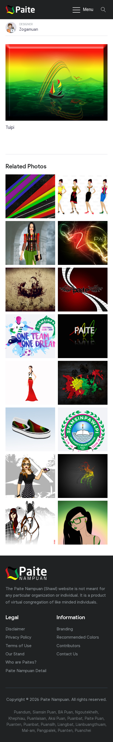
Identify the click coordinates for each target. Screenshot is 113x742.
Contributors (68, 645)
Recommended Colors (77, 637)
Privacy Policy (18, 637)
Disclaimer (15, 628)
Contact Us (67, 653)
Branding (64, 628)
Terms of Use (18, 645)
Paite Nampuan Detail (25, 670)
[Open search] (103, 9)
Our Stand (14, 653)
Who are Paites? (20, 662)
